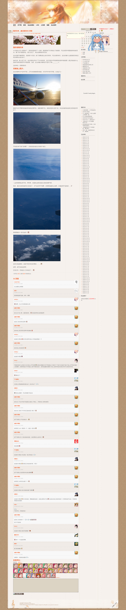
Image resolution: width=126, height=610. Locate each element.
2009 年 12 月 (86, 278)
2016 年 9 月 (86, 158)
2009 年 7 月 (86, 286)
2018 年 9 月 (86, 143)
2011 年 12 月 (86, 238)
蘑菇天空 (16, 535)
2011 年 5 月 (86, 249)
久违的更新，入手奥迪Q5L (89, 110)
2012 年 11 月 (86, 220)
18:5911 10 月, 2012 (18, 487)
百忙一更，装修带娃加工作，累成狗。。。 (89, 131)
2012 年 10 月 (86, 221)
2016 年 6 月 (86, 160)
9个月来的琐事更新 (87, 116)
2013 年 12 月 (86, 198)
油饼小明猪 (17, 308)
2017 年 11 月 (86, 148)
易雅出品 (16, 441)
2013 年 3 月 (86, 213)
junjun (15, 370)
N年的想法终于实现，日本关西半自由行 (89, 125)
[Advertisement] (107, 81)
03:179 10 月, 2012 (18, 283)
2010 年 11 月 (86, 259)
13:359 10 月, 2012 (18, 362)
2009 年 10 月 (86, 281)
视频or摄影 (38, 33)
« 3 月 (82, 47)
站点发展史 (31, 25)
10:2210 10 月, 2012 (18, 407)
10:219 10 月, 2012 (18, 309)
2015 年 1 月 (86, 177)
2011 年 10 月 (86, 241)
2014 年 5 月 (86, 190)
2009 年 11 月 (86, 279)
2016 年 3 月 (86, 163)
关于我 (19, 25)
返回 (24, 273)
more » (58, 577)
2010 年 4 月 (86, 271)
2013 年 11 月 (86, 200)
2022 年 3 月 (86, 137)
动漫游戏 (85, 68)
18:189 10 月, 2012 (18, 381)
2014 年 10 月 (86, 182)
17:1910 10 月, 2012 (18, 451)
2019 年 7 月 (86, 142)
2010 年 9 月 (86, 263)
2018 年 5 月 (86, 145)
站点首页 (53, 25)
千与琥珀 (16, 379)
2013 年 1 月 (86, 216)
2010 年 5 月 (86, 269)
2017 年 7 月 (86, 152)
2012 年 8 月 (86, 225)
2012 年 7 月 (86, 226)
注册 (84, 52)
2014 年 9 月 (86, 183)
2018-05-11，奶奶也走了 (89, 119)
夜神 (15, 543)
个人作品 (85, 61)
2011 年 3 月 (86, 253)
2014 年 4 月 (86, 192)
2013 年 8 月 (86, 205)
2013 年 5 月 (86, 210)
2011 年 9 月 (86, 243)
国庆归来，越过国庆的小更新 (22, 31)
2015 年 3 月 (86, 173)
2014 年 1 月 (86, 196)
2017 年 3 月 (86, 153)
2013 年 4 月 (86, 211)
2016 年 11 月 (86, 157)
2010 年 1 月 (86, 276)
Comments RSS (30, 604)
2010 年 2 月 (86, 274)
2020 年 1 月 (86, 140)
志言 (15, 290)
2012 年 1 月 (86, 236)
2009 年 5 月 (86, 289)
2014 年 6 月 (86, 188)
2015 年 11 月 (86, 167)
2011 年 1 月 (86, 256)
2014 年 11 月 (86, 180)
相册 (48, 25)
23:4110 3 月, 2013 (18, 545)
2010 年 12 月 (86, 258)
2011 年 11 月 (86, 240)
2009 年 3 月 (86, 293)
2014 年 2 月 (86, 195)
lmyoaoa (27, 602)
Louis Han (16, 282)
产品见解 (85, 63)
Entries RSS (22, 604)
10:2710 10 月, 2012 (18, 434)
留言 (24, 25)
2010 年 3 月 (86, 273)
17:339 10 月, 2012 (18, 372)
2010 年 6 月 (86, 268)
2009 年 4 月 (86, 291)
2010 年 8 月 (86, 264)
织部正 (16, 388)
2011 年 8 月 (86, 245)
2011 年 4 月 (86, 251)
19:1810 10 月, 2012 (18, 460)
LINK (37, 25)
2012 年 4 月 (86, 231)
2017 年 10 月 (86, 150)
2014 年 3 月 (86, 193)
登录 (84, 54)
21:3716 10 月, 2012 (18, 527)
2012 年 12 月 (86, 218)
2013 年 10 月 (86, 201)
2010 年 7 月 (86, 266)
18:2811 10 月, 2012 (18, 469)
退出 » (20, 562)
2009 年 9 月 (86, 283)
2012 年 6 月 (86, 228)
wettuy (16, 299)
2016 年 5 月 (86, 162)
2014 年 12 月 (86, 178)
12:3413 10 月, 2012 (18, 506)
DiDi (15, 504)
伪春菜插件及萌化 (87, 64)
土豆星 (43, 25)
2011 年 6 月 (86, 248)
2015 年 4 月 (86, 172)
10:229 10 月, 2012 (18, 327)
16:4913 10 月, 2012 (18, 516)
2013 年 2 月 (86, 215)
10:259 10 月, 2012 (18, 345)
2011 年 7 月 (86, 246)
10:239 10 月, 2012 (18, 336)
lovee (15, 360)
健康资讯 (85, 66)
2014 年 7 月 (86, 187)
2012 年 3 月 (86, 233)
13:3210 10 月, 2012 (18, 443)
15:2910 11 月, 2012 (18, 536)
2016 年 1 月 (86, 165)
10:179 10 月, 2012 (18, 301)
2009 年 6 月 (86, 288)
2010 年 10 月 (86, 261)
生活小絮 (32, 33)
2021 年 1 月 (86, 138)
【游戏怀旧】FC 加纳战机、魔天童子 (88, 128)
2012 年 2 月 (86, 235)
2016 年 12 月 (86, 155)
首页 (14, 25)
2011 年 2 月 (86, 254)
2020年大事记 (86, 111)
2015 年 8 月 (86, 168)
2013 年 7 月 (86, 206)
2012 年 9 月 (86, 223)
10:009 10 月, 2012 (18, 292)
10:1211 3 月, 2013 (18, 554)
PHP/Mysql (85, 59)
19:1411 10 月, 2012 (18, 496)
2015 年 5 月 (86, 170)
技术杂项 (85, 69)
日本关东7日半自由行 (88, 118)
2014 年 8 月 (86, 185)
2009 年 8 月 (86, 284)
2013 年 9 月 (86, 203)
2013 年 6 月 (86, 208)
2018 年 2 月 (86, 147)
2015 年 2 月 (86, 175)
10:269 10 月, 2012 (18, 353)
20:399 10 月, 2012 (18, 390)
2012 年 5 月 (86, 230)
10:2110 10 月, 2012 (18, 398)
